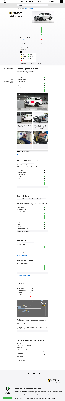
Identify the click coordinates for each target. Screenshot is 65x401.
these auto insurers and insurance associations (33, 396)
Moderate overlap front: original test (8, 71)
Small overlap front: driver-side (8, 69)
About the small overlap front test (23, 154)
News (26, 1)
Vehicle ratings (20, 1)
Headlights (22, 39)
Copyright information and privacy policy (49, 398)
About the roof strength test (22, 255)
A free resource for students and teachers (53, 382)
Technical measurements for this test (23, 151)
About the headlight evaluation (23, 333)
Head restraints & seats (24, 34)
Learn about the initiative (7, 397)
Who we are (20, 379)
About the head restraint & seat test (24, 275)
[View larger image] (24, 118)
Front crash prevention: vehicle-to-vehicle (27, 41)
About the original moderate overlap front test (25, 189)
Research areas (32, 1)
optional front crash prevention (22, 19)
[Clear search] (40, 5)
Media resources (35, 379)
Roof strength (23, 32)
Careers (19, 382)
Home (18, 8)
